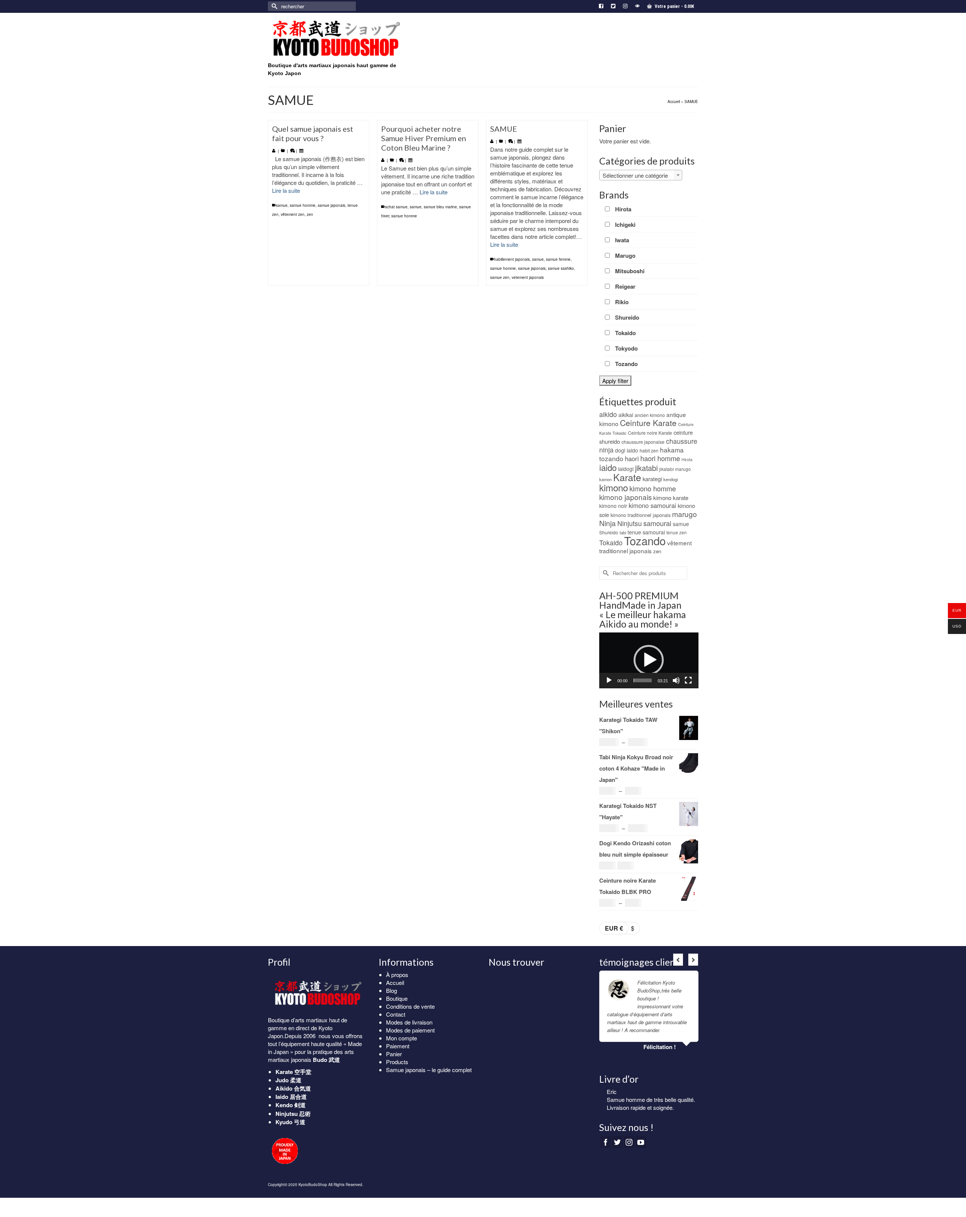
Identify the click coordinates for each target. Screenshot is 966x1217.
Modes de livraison (409, 1022)
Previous (678, 960)
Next (693, 960)
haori (632, 458)
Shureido (608, 532)
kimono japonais (625, 497)
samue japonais (331, 205)
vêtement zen (293, 214)
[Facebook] (605, 1142)
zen (310, 214)
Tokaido (611, 542)
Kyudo (283, 1122)
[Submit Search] (273, 6)
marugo (684, 514)
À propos (397, 975)
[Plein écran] (688, 680)
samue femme (558, 259)
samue (282, 205)
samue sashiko (561, 268)
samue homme (302, 205)
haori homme (660, 458)
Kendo (284, 1105)
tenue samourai (646, 532)
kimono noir (613, 505)
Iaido (281, 1096)
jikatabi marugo (675, 469)
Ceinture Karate (648, 422)
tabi (623, 532)
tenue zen (676, 532)
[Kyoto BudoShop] (336, 39)
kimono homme (652, 488)
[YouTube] (640, 1142)
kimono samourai (652, 505)
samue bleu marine (440, 206)
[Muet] (676, 680)
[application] (648, 660)
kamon (605, 479)
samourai (657, 523)
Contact (395, 1014)
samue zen (499, 277)
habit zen (649, 450)
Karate (627, 477)
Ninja (607, 523)
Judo (282, 1080)
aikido (608, 414)
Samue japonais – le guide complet (429, 1070)
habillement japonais (512, 259)
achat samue (396, 206)
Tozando (645, 540)
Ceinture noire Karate (650, 432)
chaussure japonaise (643, 441)
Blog (391, 990)
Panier (394, 1054)
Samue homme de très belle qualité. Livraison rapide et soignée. (651, 1103)
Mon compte (401, 1038)
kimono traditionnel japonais (641, 514)
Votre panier (674, 6)
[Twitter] (617, 1142)
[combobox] (640, 175)
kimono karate (670, 498)
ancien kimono (650, 415)
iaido (608, 467)
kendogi (670, 479)
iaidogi (626, 468)
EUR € (614, 928)
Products (397, 1062)
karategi (652, 479)
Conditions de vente (410, 1006)
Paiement (397, 1046)
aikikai (625, 414)
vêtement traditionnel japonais (645, 546)
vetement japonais (528, 277)
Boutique (397, 998)
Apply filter (615, 381)
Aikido (283, 1088)
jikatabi (646, 467)
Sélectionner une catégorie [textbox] (635, 175)
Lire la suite (286, 190)
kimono (613, 487)
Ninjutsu (629, 523)
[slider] (643, 680)
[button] (649, 660)
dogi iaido (626, 450)
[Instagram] (629, 1142)
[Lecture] (609, 680)
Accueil (395, 982)
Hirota (686, 459)
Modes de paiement (410, 1030)
